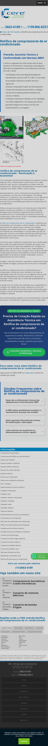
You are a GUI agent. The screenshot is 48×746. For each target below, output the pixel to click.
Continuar (24, 741)
